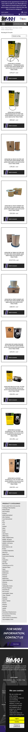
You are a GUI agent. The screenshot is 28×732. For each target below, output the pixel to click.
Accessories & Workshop (9, 613)
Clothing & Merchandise (8, 507)
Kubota (4, 602)
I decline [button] (17, 721)
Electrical (4, 552)
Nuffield (4, 606)
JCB (3, 524)
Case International (7, 519)
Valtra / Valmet (6, 600)
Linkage (4, 561)
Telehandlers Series (7, 586)
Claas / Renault (6, 595)
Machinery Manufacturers (9, 612)
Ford (3, 522)
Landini (4, 608)
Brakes (4, 548)
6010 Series (5, 545)
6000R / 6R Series (7, 539)
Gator (4, 569)
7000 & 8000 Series (7, 580)
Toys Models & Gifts (7, 619)
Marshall (4, 599)
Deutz (4, 530)
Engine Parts (5, 554)
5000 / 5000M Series (8, 537)
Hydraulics (5, 560)
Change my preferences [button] (17, 725)
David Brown (5, 589)
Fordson (4, 513)
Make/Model (6, 509)
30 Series (4, 582)
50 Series (4, 584)
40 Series (4, 574)
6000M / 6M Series (7, 543)
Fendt (3, 532)
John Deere (5, 534)
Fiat (3, 520)
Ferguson (4, 597)
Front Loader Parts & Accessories (11, 506)
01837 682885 (4, 12)
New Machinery (6, 615)
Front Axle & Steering (8, 556)
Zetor (3, 528)
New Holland (5, 511)
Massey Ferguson (7, 587)
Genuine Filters (6, 567)
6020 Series (5, 571)
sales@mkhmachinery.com (7, 14)
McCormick (5, 591)
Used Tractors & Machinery (9, 617)
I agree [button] (17, 718)
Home (2, 28)
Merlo (4, 610)
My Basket (23, 14)
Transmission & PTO (7, 565)
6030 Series (5, 573)
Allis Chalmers (6, 517)
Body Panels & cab (7, 547)
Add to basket (13, 78)
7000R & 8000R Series (8, 541)
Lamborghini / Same (7, 593)
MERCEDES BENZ (7, 515)
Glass (3, 558)
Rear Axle (4, 563)
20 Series (4, 576)
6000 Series (5, 578)
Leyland (4, 526)
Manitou (4, 604)
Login (25, 12)
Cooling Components (8, 550)
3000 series (5, 535)
